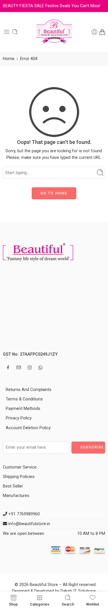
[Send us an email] (18, 367)
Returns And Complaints (29, 389)
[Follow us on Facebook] (8, 367)
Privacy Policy (19, 418)
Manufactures (16, 495)
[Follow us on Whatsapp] (40, 367)
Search (68, 604)
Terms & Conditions (24, 399)
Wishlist (92, 604)
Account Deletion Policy (28, 427)
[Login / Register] (94, 31)
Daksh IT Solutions (78, 591)
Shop (13, 604)
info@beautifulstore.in (28, 523)
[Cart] (102, 31)
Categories (39, 604)
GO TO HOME (54, 193)
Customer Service (20, 467)
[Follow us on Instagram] (29, 367)
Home (8, 58)
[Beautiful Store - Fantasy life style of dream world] (54, 32)
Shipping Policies (19, 476)
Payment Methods (23, 408)
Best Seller (13, 486)
